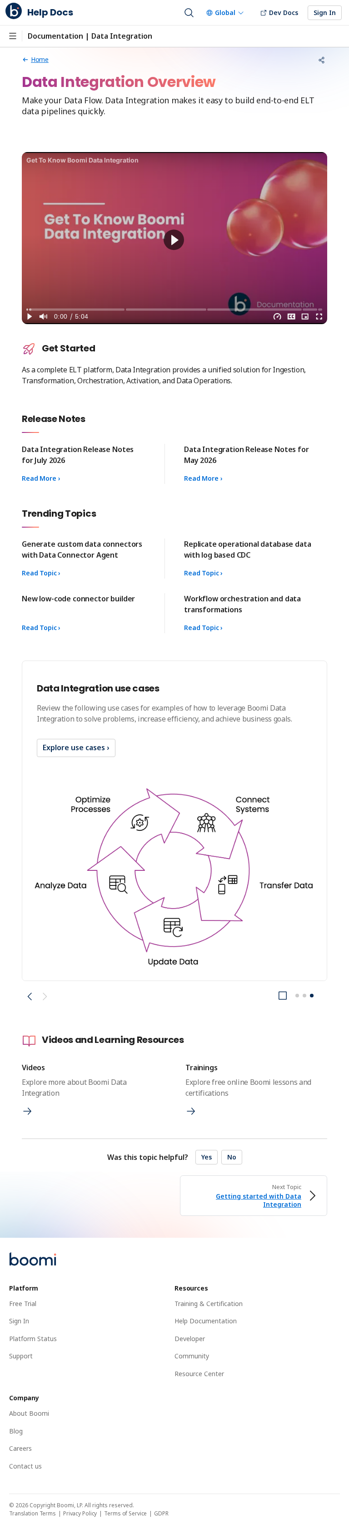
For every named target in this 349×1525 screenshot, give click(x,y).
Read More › (41, 478)
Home (40, 59)
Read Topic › (41, 573)
